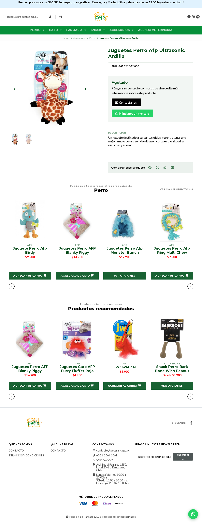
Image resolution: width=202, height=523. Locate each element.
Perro (35, 30)
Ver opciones (125, 275)
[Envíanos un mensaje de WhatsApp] (193, 514)
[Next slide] (85, 89)
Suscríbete (183, 457)
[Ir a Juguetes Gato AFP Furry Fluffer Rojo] (77, 339)
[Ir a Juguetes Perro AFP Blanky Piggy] (77, 221)
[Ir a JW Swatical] (124, 339)
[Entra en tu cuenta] (50, 17)
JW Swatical (125, 367)
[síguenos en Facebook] (189, 17)
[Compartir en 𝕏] (157, 167)
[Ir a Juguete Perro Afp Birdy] (30, 221)
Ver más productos (175, 189)
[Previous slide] (15, 89)
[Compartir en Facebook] (150, 167)
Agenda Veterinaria (155, 30)
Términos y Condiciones (26, 455)
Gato (54, 30)
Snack (96, 30)
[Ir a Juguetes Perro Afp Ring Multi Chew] (172, 221)
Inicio (66, 38)
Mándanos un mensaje (133, 113)
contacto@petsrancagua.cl (113, 450)
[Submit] (4, 17)
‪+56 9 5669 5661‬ (106, 455)
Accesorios (120, 30)
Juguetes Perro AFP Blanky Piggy (77, 250)
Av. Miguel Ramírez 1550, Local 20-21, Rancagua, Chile (111, 467)
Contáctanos (127, 102)
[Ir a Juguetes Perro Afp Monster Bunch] (124, 221)
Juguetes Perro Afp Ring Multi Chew (172, 250)
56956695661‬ (105, 460)
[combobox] (22, 17)
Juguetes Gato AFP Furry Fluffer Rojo (77, 369)
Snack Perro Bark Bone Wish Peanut (172, 369)
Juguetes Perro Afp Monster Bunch (125, 250)
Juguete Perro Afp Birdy (30, 250)
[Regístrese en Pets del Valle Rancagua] (60, 17)
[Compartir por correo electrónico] (172, 167)
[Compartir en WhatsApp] (165, 167)
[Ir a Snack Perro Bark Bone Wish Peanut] (172, 339)
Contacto (16, 450)
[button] (30, 276)
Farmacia (74, 30)
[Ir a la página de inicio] (101, 17)
